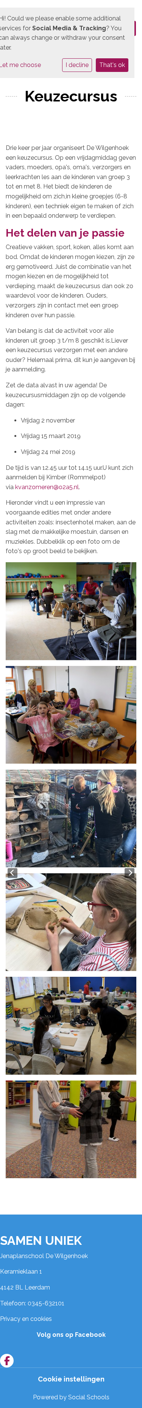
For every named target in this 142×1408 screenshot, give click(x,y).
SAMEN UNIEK (41, 1240)
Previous (12, 873)
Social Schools (88, 1397)
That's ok (112, 65)
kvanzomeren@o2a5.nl (47, 487)
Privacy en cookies (26, 1318)
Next (129, 873)
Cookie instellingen (71, 1379)
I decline (77, 65)
